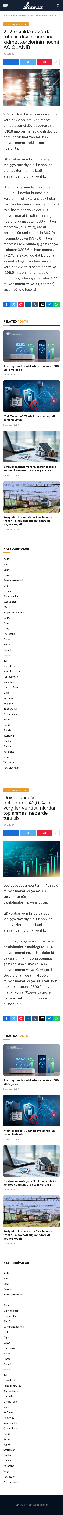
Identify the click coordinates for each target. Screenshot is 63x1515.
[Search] (58, 5)
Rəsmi (6, 719)
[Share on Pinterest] (44, 62)
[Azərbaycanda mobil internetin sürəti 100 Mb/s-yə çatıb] (31, 346)
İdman (6, 655)
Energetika (9, 634)
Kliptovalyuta (10, 676)
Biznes (7, 591)
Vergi (6, 757)
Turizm (7, 746)
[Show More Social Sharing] (56, 62)
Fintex (6, 644)
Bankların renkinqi (13, 580)
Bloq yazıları (10, 601)
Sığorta (7, 730)
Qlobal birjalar (10, 714)
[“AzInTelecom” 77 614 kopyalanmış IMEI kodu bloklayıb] (31, 396)
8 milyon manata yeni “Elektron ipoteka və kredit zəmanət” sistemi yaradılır (29, 468)
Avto (5, 564)
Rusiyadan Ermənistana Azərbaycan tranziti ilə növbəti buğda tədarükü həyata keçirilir (27, 520)
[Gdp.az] (33, 5)
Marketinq (8, 682)
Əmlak (6, 639)
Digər (6, 623)
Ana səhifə (8, 15)
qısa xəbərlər (10, 709)
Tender (7, 741)
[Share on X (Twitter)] (28, 62)
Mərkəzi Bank (10, 687)
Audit (6, 559)
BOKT (6, 607)
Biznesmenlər (10, 596)
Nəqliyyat (8, 703)
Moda (6, 692)
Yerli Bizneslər (11, 767)
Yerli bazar (9, 762)
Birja (5, 585)
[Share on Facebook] (11, 62)
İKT (5, 660)
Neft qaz (8, 698)
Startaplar (9, 735)
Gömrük (7, 650)
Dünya (6, 628)
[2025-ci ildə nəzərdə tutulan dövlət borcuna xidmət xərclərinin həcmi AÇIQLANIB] (31, 87)
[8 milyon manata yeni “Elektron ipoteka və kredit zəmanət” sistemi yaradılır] (31, 446)
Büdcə (6, 618)
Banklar (7, 575)
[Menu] (5, 5)
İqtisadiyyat (21, 15)
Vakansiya (8, 751)
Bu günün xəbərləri (16, 24)
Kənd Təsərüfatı (12, 671)
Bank (6, 569)
